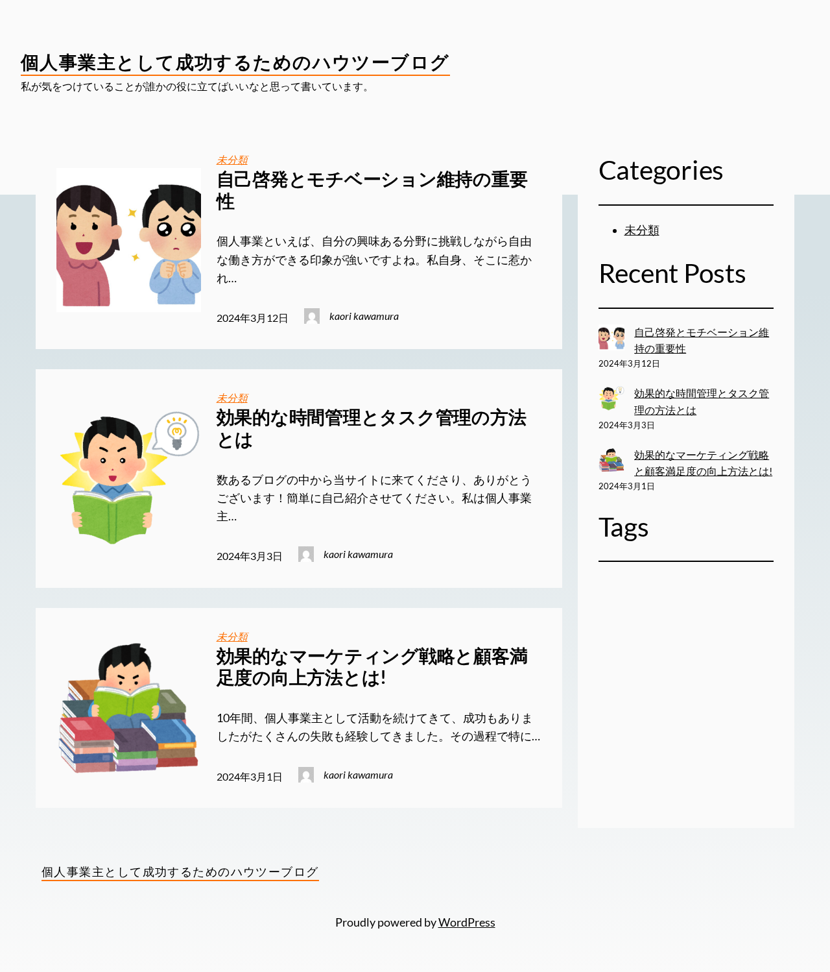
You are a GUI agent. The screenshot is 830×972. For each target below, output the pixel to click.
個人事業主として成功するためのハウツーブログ (235, 62)
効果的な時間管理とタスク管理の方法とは (372, 428)
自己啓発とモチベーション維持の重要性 (372, 190)
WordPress (466, 922)
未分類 (232, 159)
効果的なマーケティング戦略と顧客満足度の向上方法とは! (372, 666)
